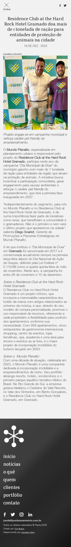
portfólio (12, 495)
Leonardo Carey (28, 533)
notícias (11, 464)
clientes (11, 487)
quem (9, 480)
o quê (9, 472)
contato (11, 503)
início (9, 456)
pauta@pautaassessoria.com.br (22, 521)
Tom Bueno (19, 529)
